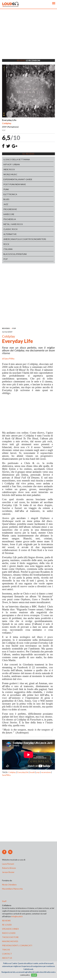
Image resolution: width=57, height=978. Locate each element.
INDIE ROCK (9, 169)
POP (5, 259)
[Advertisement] (28, 37)
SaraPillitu (6, 775)
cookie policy (25, 975)
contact (7, 954)
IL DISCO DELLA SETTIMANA (16, 159)
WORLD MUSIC (10, 174)
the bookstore (10, 937)
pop (38, 772)
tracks (6, 949)
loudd (32, 772)
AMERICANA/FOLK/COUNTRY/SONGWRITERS (24, 239)
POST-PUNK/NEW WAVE (14, 184)
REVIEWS (6, 328)
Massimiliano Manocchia (12, 889)
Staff (4, 901)
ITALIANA (8, 249)
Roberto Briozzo (9, 868)
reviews (6, 920)
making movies (10, 941)
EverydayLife (22, 772)
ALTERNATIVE (10, 234)
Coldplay (12, 772)
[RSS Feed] (10, 852)
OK (33, 975)
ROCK (6, 244)
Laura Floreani (8, 864)
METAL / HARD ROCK (13, 224)
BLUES (6, 199)
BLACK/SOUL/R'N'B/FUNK (15, 254)
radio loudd (8, 933)
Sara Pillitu (9, 358)
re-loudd (7, 924)
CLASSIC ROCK (10, 229)
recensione (46, 772)
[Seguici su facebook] (4, 852)
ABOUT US (7, 958)
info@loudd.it (17, 916)
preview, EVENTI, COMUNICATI (17, 945)
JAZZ (5, 204)
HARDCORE (8, 214)
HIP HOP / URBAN (11, 164)
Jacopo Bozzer (8, 872)
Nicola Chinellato (9, 884)
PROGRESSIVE (10, 209)
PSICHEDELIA (9, 219)
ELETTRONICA (10, 194)
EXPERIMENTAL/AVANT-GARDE (17, 179)
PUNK (6, 189)
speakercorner (10, 929)
